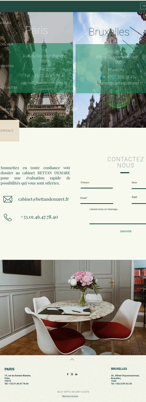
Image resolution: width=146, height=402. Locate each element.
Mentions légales (70, 396)
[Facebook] (67, 374)
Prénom (85, 182)
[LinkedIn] (76, 374)
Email (83, 198)
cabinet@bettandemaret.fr (43, 199)
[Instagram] (72, 374)
